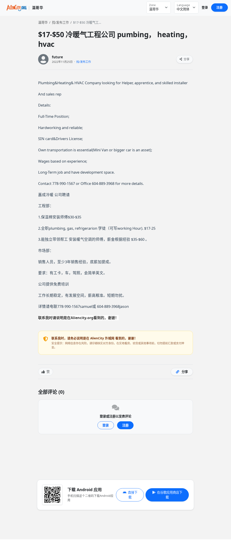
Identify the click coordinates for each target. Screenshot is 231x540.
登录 (205, 7)
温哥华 (43, 22)
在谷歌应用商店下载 (169, 494)
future (57, 57)
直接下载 (132, 494)
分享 (186, 59)
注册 (219, 7)
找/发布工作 (60, 22)
